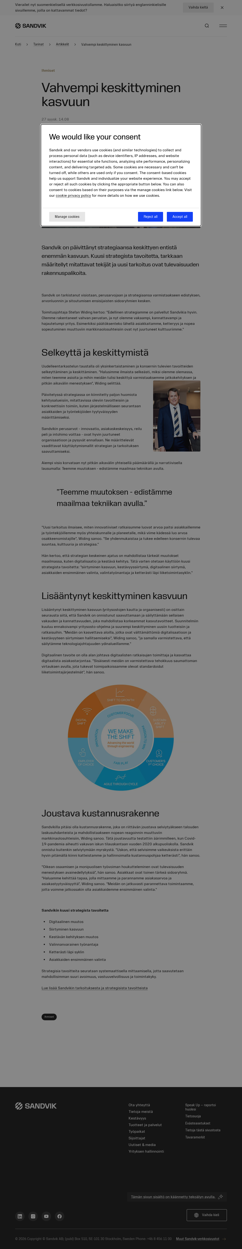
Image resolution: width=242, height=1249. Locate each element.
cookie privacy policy (73, 195)
